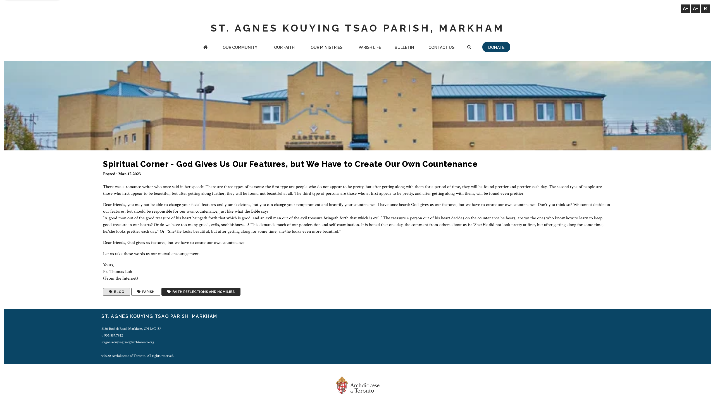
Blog (118, 292)
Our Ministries (326, 47)
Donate (496, 47)
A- (695, 8)
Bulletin (404, 47)
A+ (685, 8)
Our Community (240, 47)
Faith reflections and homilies (203, 292)
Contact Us (441, 47)
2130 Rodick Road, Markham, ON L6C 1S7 (131, 328)
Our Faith (284, 47)
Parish (147, 292)
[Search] (469, 48)
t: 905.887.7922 (112, 335)
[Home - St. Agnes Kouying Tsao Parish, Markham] (205, 48)
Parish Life (370, 47)
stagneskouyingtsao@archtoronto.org (127, 342)
